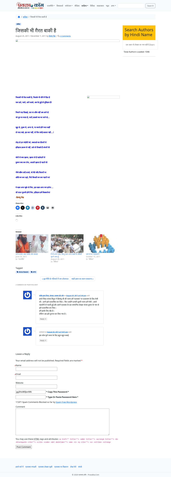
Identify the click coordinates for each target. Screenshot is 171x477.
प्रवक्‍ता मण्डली (30, 466)
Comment (20, 406)
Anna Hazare (23, 272)
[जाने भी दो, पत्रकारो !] (102, 243)
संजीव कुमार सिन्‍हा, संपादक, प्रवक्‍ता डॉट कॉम (51, 296)
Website (19, 382)
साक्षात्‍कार (100, 5)
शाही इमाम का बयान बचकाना (82, 278)
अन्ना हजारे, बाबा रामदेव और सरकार (27, 254)
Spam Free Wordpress (66, 402)
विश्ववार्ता (60, 5)
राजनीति (50, 5)
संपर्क (80, 466)
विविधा (92, 5)
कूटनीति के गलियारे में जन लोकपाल (55, 278)
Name (18, 365)
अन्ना (34, 272)
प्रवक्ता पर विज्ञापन (61, 466)
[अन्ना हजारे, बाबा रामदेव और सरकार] (32, 243)
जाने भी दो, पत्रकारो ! (93, 254)
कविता (25, 17)
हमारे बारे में (19, 466)
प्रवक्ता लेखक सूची (45, 466)
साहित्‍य (84, 5)
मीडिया (77, 5)
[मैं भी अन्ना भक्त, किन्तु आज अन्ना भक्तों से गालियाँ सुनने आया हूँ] (67, 243)
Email (18, 374)
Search (150, 5)
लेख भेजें (73, 466)
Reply (43, 319)
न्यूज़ (107, 5)
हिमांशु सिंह (52, 36)
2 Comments (65, 36)
